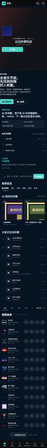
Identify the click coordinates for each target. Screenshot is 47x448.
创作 (19, 446)
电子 (19, 308)
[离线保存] (37, 322)
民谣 (35, 188)
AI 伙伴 (35, 446)
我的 (42, 446)
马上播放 (12, 49)
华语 (18, 188)
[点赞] (26, 322)
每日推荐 (5, 188)
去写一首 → (41, 196)
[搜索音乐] (38, 3)
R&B (26, 308)
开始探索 (38, 176)
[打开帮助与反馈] (43, 3)
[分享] (42, 322)
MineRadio (27, 446)
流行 (12, 188)
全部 (5, 308)
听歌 (12, 446)
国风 (29, 188)
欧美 (24, 188)
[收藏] (31, 322)
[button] (23, 322)
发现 (4, 446)
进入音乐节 (6, 101)
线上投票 (20, 101)
